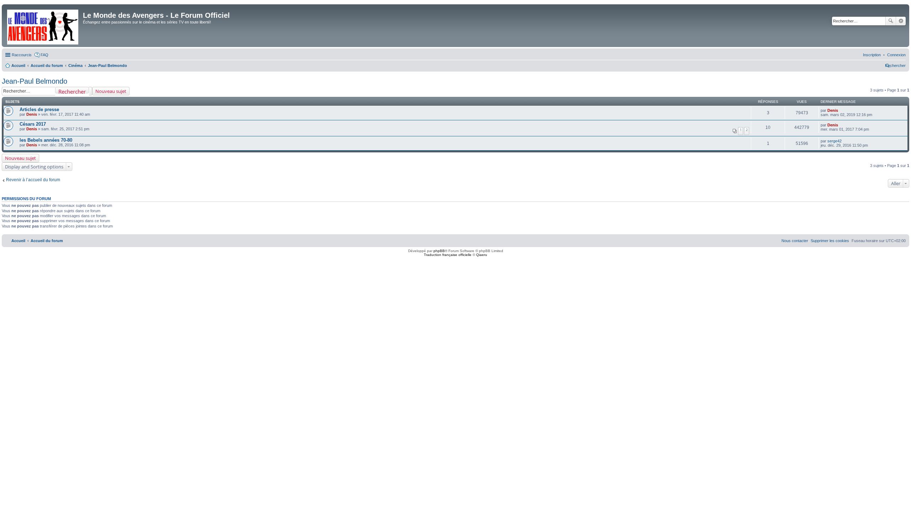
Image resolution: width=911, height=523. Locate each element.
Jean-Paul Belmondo (34, 81)
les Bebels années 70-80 (46, 140)
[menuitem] (896, 55)
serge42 (834, 141)
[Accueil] (43, 25)
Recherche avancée (901, 21)
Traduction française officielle (448, 255)
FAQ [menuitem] (44, 55)
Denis (31, 114)
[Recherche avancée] (90, 91)
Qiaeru (481, 255)
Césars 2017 (33, 124)
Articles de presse (39, 109)
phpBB (439, 251)
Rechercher (890, 21)
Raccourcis (22, 55)
